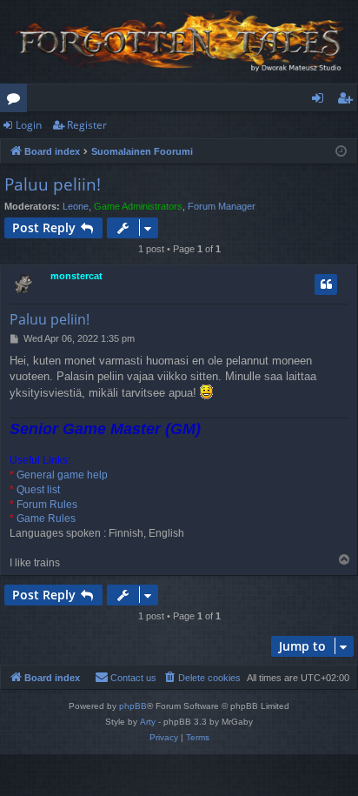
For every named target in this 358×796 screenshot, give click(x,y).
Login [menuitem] (321, 101)
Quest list (38, 490)
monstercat (76, 276)
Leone (76, 206)
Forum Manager (221, 206)
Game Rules (46, 518)
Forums (17, 101)
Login (29, 124)
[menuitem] (201, 677)
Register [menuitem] (348, 101)
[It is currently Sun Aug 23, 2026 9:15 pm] (341, 152)
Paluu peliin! (52, 184)
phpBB (133, 706)
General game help (62, 475)
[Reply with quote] (326, 284)
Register (87, 124)
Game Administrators (138, 206)
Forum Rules (47, 504)
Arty (148, 721)
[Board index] (179, 42)
